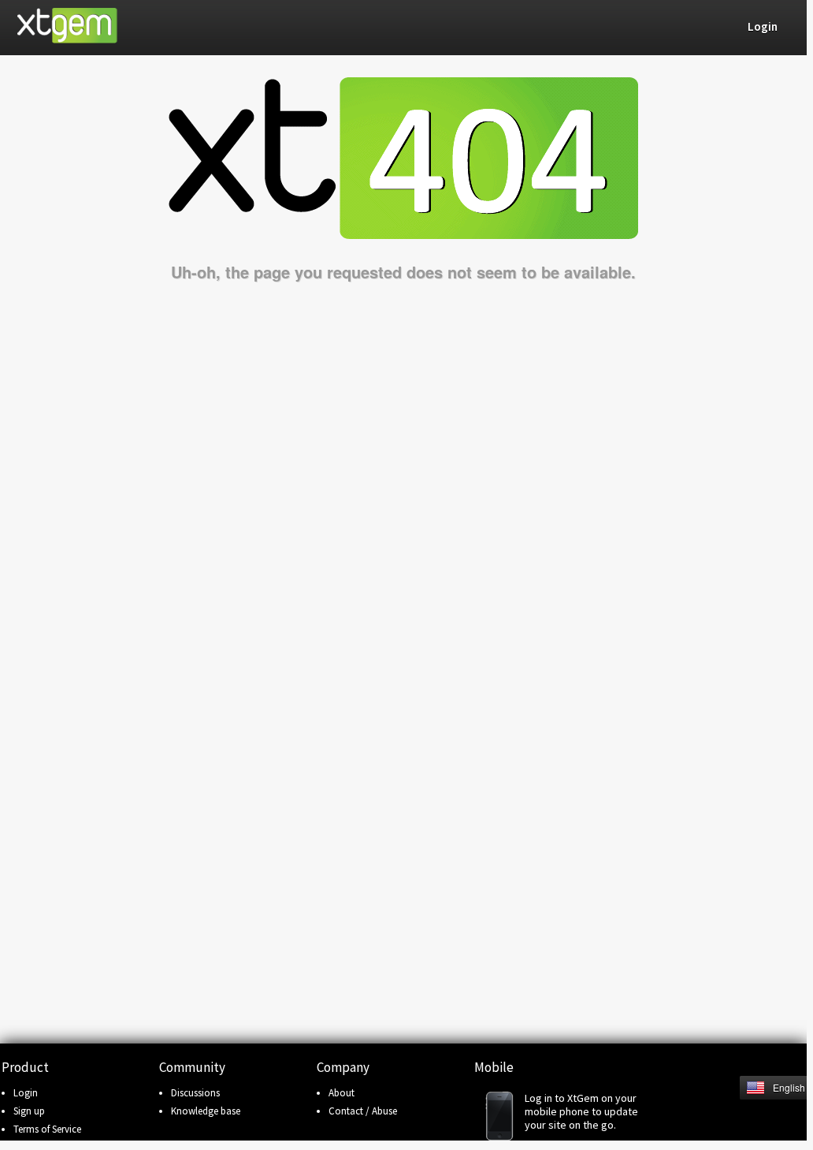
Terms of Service (47, 1129)
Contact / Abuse (363, 1111)
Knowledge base (205, 1111)
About (342, 1093)
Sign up (29, 1111)
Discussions (195, 1093)
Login (25, 1093)
